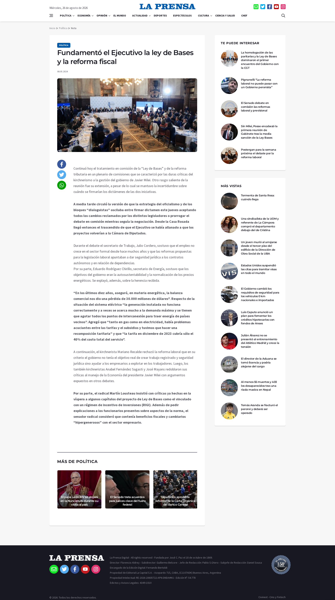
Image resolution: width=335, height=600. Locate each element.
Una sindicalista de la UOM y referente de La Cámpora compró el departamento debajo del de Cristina (260, 224)
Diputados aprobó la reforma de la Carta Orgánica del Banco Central (175, 500)
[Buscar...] (283, 15)
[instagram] (283, 6)
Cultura (203, 15)
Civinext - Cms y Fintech (272, 597)
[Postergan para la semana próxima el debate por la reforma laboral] (229, 155)
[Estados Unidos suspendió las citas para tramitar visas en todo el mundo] (229, 271)
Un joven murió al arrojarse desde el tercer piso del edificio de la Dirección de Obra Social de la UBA (259, 247)
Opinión (102, 15)
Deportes (160, 15)
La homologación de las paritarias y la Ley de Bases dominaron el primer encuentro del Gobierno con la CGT (260, 60)
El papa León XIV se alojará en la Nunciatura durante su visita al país (79, 500)
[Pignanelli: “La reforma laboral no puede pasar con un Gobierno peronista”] (229, 85)
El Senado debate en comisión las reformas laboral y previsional (255, 106)
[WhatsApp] (61, 185)
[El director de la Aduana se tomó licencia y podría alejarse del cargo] (229, 364)
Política (65, 15)
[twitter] (262, 6)
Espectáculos (182, 15)
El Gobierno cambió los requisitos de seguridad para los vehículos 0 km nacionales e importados (260, 294)
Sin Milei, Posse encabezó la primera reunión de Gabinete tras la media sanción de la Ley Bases (259, 131)
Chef (244, 15)
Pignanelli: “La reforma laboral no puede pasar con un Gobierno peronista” (259, 83)
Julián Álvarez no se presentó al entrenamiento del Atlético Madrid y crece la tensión (260, 341)
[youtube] (276, 6)
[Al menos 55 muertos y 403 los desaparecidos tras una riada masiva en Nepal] (229, 387)
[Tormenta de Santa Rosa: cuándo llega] (229, 201)
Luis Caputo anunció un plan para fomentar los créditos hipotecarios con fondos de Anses (258, 317)
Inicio (52, 28)
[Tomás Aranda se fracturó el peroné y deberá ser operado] (229, 411)
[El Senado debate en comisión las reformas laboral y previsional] (229, 108)
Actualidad (140, 15)
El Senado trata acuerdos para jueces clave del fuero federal (127, 500)
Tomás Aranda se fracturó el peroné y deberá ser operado (259, 408)
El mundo (119, 15)
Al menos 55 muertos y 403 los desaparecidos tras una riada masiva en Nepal (259, 385)
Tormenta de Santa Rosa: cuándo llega (257, 197)
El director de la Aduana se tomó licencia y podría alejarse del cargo (259, 362)
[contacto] (256, 6)
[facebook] (269, 6)
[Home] (76, 560)
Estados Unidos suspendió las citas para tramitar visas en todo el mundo (259, 269)
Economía (84, 15)
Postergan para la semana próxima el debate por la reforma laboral (258, 153)
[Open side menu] (51, 15)
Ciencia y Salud (225, 15)
